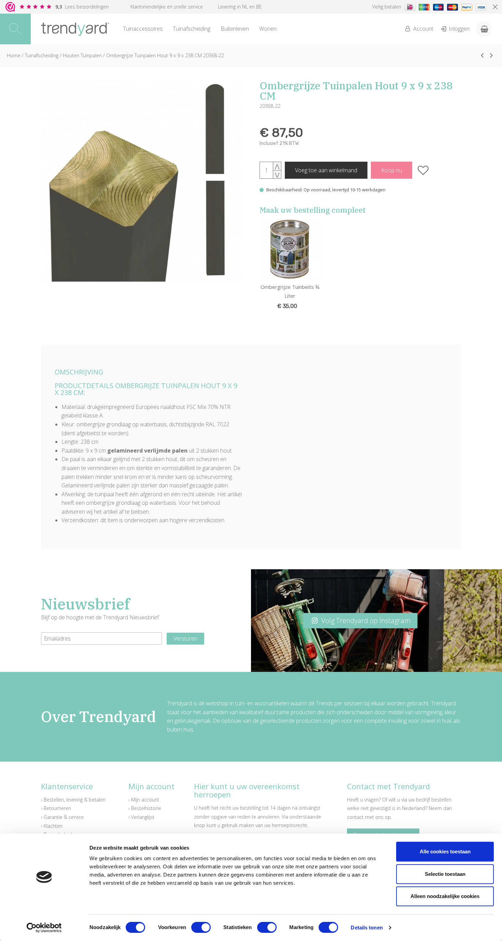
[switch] (201, 927)
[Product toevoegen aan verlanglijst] (423, 170)
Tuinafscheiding (191, 28)
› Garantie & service (62, 817)
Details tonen (366, 927)
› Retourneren (56, 808)
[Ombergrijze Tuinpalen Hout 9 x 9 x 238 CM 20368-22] (141, 181)
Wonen (268, 28)
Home (13, 55)
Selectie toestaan (445, 874)
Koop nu (391, 170)
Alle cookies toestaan (445, 851)
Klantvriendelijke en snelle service (166, 6)
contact (355, 817)
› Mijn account (143, 799)
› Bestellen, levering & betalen (73, 799)
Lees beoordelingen (82, 6)
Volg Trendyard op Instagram (365, 620)
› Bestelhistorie (144, 808)
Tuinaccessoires (143, 28)
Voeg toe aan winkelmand (326, 170)
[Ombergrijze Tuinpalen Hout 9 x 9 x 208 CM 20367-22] (482, 55)
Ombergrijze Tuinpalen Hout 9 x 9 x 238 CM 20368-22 (165, 55)
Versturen (185, 638)
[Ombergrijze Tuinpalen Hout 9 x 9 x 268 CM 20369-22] (491, 55)
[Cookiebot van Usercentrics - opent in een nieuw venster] (44, 928)
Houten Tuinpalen (82, 55)
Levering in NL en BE (240, 6)
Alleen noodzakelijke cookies (444, 896)
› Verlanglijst (141, 817)
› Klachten (51, 826)
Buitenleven (235, 28)
